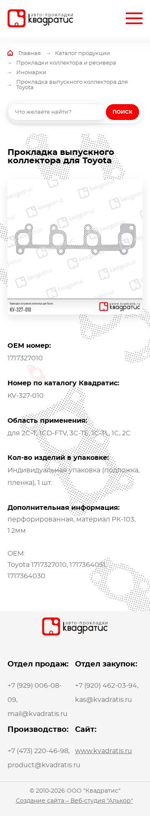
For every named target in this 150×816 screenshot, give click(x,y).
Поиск (122, 112)
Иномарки (31, 72)
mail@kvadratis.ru (38, 714)
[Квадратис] (40, 18)
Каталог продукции (82, 53)
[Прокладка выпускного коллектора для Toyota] (75, 247)
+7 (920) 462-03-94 (106, 685)
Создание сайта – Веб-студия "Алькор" (74, 801)
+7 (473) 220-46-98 (38, 751)
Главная (29, 53)
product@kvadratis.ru (44, 765)
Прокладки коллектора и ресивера (66, 63)
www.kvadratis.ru (103, 751)
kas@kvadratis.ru (103, 699)
